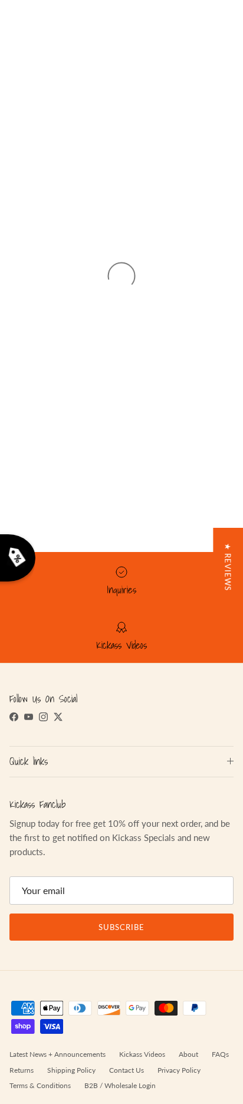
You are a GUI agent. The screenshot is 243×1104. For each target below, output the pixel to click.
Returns (21, 1070)
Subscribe (121, 927)
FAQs (220, 1054)
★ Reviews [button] (227, 567)
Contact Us (126, 1070)
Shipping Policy (71, 1070)
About (188, 1054)
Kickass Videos (142, 1054)
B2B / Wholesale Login (120, 1085)
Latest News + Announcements (57, 1054)
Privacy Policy (179, 1070)
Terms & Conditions (40, 1085)
